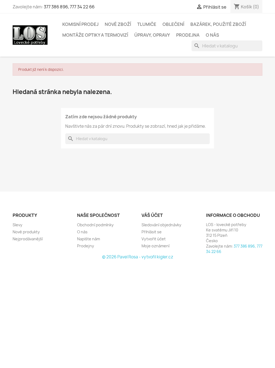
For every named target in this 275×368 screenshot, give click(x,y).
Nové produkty (26, 231)
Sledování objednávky (161, 224)
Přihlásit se (152, 231)
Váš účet (152, 215)
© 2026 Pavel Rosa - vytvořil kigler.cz (137, 257)
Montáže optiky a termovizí (95, 35)
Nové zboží (118, 24)
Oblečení (173, 24)
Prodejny (85, 245)
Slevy (17, 224)
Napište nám (88, 238)
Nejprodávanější (28, 238)
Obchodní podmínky (95, 224)
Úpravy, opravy (152, 35)
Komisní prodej (80, 24)
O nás (212, 35)
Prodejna (188, 35)
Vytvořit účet (154, 238)
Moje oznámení (155, 245)
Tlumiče (146, 24)
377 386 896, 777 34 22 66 (69, 7)
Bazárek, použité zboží (218, 24)
